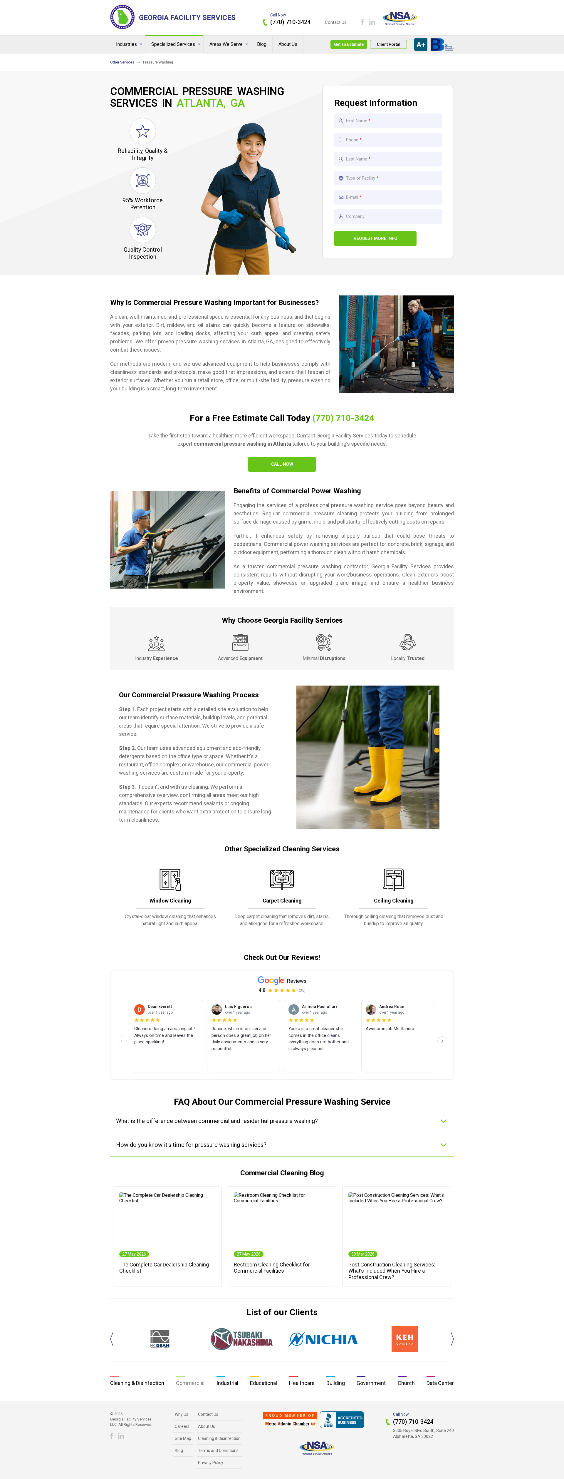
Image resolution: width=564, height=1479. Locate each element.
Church (406, 1383)
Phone (353, 140)
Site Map (183, 1438)
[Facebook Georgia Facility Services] (362, 22)
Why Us (181, 1414)
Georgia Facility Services (187, 18)
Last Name (356, 159)
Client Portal (388, 44)
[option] (160, 1339)
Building (335, 1383)
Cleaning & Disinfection (137, 1383)
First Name (356, 120)
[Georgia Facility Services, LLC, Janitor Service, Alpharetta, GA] (342, 1419)
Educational (263, 1383)
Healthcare (302, 1383)
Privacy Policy (210, 1462)
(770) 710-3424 (290, 22)
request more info (375, 238)
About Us (287, 44)
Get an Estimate (349, 44)
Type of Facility (360, 178)
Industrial (227, 1383)
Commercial (190, 1383)
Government (371, 1383)
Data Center (440, 1383)
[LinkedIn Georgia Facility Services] (372, 22)
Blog (261, 44)
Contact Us (336, 22)
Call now (282, 464)
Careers (182, 1426)
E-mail (352, 197)
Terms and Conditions (218, 1450)
